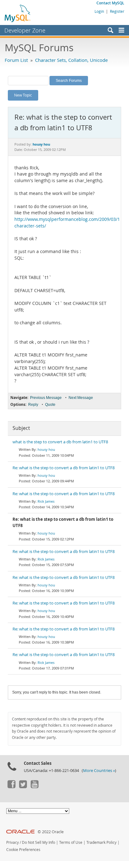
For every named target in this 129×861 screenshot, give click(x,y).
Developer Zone (24, 30)
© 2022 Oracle (51, 831)
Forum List (16, 60)
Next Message (81, 398)
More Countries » (99, 770)
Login (99, 11)
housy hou (46, 449)
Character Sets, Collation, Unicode (71, 60)
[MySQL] (18, 13)
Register (117, 11)
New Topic (23, 94)
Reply (33, 404)
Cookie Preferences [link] (23, 849)
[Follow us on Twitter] (23, 786)
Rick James (46, 501)
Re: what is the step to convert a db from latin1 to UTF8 (64, 467)
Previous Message (46, 398)
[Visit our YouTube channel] (34, 786)
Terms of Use (70, 842)
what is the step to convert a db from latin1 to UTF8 (60, 442)
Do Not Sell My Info (38, 842)
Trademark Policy (101, 842)
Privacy (12, 842)
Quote (50, 404)
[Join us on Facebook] (11, 786)
